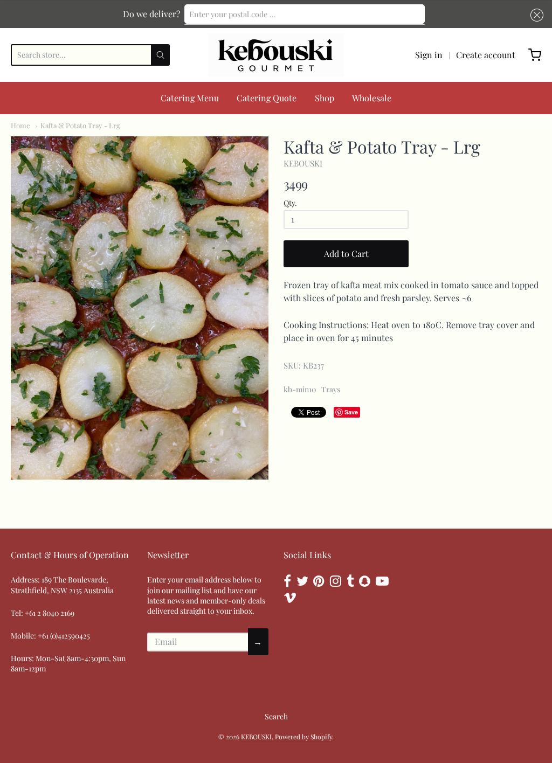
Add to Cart (346, 253)
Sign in (429, 54)
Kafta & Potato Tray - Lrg (80, 125)
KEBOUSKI (303, 163)
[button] (534, 15)
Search (276, 716)
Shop (324, 97)
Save (351, 412)
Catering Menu (190, 97)
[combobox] (304, 14)
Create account (485, 54)
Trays (330, 389)
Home (20, 125)
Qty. (290, 203)
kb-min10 (300, 389)
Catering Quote (266, 97)
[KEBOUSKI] (276, 55)
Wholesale (371, 97)
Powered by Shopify (303, 736)
